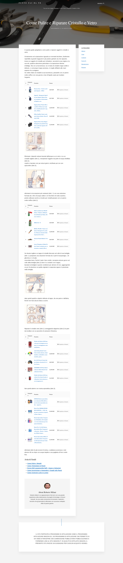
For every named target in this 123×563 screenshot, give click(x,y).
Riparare (83, 67)
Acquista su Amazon (63, 89)
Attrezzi (83, 51)
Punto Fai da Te (30, 3)
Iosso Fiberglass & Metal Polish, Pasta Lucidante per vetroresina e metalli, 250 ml (41, 246)
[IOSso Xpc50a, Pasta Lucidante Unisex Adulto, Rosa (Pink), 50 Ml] (30, 116)
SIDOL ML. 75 (37, 222)
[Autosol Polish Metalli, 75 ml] (30, 239)
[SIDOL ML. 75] (30, 222)
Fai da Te (83, 61)
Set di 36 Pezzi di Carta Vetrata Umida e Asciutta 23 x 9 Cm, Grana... (40, 362)
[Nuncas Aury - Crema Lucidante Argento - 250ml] (30, 90)
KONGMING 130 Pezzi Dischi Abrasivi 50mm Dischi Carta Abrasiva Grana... (41, 369)
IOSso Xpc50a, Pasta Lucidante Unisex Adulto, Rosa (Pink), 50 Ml (41, 116)
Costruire (83, 57)
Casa (82, 54)
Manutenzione (85, 64)
